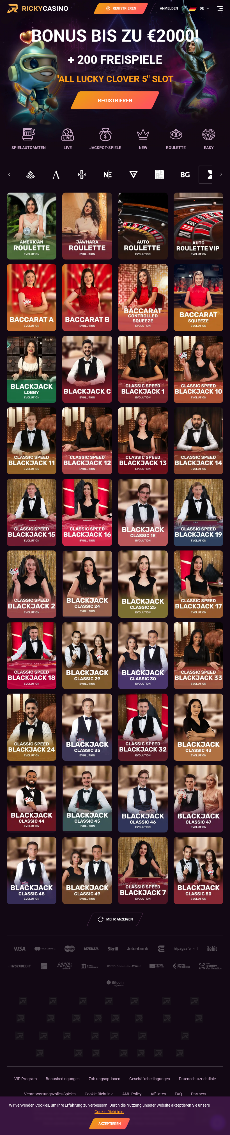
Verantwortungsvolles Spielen (50, 1094)
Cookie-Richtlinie (99, 1094)
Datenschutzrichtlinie (197, 1079)
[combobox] (200, 8)
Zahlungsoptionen (104, 1079)
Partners (198, 1094)
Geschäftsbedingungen (149, 1079)
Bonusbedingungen (63, 1079)
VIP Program (25, 1079)
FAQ (178, 1094)
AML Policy (132, 1094)
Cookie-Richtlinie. (109, 1111)
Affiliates (158, 1094)
